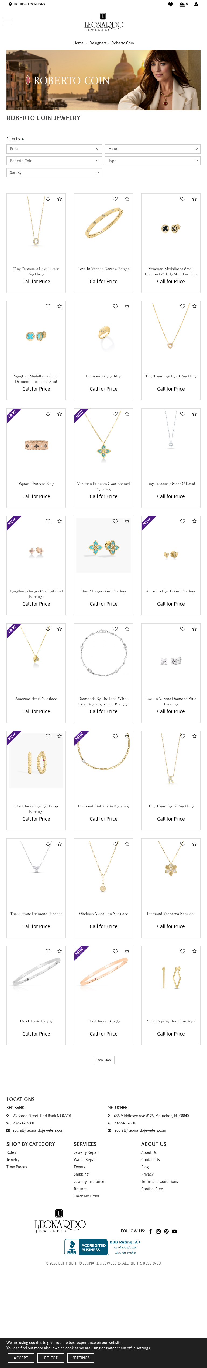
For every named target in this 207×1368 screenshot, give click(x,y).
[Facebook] (150, 1231)
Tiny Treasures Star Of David (171, 484)
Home (78, 43)
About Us (149, 1152)
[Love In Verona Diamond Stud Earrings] (171, 653)
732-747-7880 (23, 1123)
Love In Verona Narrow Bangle (104, 269)
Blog (145, 1167)
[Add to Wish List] (48, 199)
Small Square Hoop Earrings (171, 1021)
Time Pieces (16, 1167)
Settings (80, 1358)
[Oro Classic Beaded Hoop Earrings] (36, 760)
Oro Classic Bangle (36, 1021)
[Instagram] (158, 1231)
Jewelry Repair (86, 1152)
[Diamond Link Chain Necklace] (103, 760)
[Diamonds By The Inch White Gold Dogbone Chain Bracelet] (103, 653)
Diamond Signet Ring (103, 377)
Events (79, 1167)
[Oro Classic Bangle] (36, 975)
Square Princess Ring (36, 484)
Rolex (11, 1152)
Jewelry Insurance (89, 1181)
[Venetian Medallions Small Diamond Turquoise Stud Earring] (36, 330)
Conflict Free (152, 1189)
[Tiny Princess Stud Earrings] (103, 545)
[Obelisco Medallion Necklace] (103, 868)
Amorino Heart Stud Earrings (171, 591)
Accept (21, 1358)
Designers (97, 43)
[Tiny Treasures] (171, 760)
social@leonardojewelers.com (38, 1130)
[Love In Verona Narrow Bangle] (103, 223)
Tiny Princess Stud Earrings (104, 591)
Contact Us (150, 1160)
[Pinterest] (166, 1231)
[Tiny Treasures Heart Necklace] (171, 330)
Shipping (81, 1174)
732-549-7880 (124, 1123)
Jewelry (12, 1160)
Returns (80, 1189)
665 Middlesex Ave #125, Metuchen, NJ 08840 (148, 1112)
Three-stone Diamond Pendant (36, 914)
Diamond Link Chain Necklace (103, 806)
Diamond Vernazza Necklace (171, 914)
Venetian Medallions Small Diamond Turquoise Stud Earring (36, 382)
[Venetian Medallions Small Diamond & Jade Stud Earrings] (171, 223)
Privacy (147, 1174)
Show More (104, 1060)
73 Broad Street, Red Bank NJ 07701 (38, 1112)
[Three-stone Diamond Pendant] (36, 868)
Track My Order (86, 1196)
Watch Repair (85, 1160)
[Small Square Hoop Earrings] (171, 975)
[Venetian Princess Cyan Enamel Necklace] (103, 438)
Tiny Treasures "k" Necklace (171, 806)
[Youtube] (174, 1231)
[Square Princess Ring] (36, 438)
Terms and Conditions (159, 1181)
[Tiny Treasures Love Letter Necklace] (36, 223)
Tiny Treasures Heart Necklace (170, 377)
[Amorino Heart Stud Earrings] (171, 545)
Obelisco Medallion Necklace (103, 914)
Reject (51, 1358)
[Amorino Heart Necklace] (36, 653)
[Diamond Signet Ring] (103, 330)
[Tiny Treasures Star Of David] (171, 438)
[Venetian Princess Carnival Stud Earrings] (36, 545)
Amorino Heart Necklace (36, 699)
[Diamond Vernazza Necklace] (171, 868)
